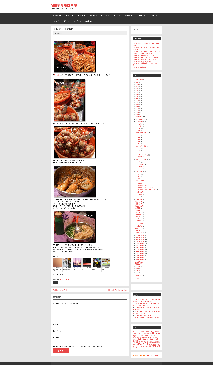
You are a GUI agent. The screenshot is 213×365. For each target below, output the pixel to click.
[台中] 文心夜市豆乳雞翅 (86, 268)
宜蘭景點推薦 (140, 235)
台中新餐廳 (150, 335)
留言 (54, 305)
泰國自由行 (138, 264)
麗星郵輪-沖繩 (140, 119)
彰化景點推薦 (140, 245)
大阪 (139, 149)
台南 (137, 102)
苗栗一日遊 (137, 346)
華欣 (137, 272)
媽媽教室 (139, 212)
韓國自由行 (138, 275)
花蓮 (137, 110)
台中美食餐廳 (141, 339)
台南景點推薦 (140, 253)
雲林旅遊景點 (129, 16)
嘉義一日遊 (147, 341)
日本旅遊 (146, 344)
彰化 (137, 96)
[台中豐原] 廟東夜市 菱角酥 (96, 268)
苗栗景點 (147, 346)
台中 (67, 279)
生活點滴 (137, 230)
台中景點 (137, 337)
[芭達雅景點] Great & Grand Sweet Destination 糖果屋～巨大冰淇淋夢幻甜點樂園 (146, 317)
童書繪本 (139, 218)
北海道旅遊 (155, 331)
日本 (140, 344)
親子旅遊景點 (153, 346)
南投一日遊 (142, 333)
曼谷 (137, 268)
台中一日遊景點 (140, 335)
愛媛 (139, 143)
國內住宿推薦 (139, 262)
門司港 (140, 124)
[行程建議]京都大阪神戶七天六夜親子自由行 (146, 59)
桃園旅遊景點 (57, 16)
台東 (137, 112)
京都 (139, 151)
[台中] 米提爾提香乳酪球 (106, 268)
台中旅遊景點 (93, 16)
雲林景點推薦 (140, 249)
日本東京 (153, 344)
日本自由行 (56, 21)
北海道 (151, 331)
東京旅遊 (157, 344)
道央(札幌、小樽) (143, 185)
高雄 (137, 104)
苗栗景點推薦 (140, 241)
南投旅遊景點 (117, 16)
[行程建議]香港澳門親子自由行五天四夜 (145, 55)
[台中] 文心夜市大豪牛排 (77, 268)
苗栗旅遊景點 (81, 16)
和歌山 (140, 157)
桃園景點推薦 (140, 237)
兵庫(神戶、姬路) (143, 155)
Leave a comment (58, 33)
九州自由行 (139, 121)
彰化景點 (156, 342)
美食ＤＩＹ (138, 228)
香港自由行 (66, 21)
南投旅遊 (147, 333)
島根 (139, 139)
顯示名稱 (55, 324)
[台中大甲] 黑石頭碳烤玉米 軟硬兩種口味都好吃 (67, 269)
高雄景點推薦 (140, 259)
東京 (139, 174)
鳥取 (139, 137)
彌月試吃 (139, 214)
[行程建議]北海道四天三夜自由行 (143, 67)
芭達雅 (138, 270)
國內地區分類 (139, 79)
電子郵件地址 (57, 330)
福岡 (139, 128)
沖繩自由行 (139, 199)
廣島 (139, 141)
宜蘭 (137, 108)
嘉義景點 (157, 341)
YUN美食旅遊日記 (64, 5)
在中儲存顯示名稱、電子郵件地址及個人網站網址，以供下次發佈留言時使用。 (78, 346)
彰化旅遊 (145, 342)
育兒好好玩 (139, 220)
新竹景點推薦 (140, 239)
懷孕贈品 (139, 216)
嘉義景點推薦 (140, 251)
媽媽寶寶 (137, 208)
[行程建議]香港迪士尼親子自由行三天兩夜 (145, 57)
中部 (139, 162)
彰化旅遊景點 (105, 16)
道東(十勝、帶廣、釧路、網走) (147, 189)
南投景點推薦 (140, 247)
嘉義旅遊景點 (141, 16)
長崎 (139, 130)
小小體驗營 (141, 223)
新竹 (137, 88)
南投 (137, 94)
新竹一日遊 (135, 344)
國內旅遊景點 (139, 232)
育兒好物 (139, 226)
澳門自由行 (77, 21)
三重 (140, 169)
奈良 (139, 153)
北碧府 (138, 266)
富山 (140, 167)
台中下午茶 (146, 335)
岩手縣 (140, 194)
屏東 (137, 106)
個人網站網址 (57, 337)
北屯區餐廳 (147, 331)
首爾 (137, 278)
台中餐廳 (149, 339)
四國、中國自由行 (141, 133)
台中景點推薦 (140, 243)
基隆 (137, 82)
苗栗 (137, 90)
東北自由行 (139, 192)
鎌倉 (139, 178)
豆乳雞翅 (56, 75)
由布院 (140, 126)
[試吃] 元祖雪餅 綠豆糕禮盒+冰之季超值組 (57, 269)
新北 (137, 114)
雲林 (137, 98)
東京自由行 (139, 171)
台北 (137, 84)
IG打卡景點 (135, 331)
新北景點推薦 (140, 257)
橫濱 (139, 176)
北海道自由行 (140, 181)
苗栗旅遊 (143, 346)
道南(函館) (141, 183)
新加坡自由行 (89, 21)
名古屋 (141, 165)
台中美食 (151, 337)
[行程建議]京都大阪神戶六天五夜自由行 (145, 61)
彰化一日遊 (139, 342)
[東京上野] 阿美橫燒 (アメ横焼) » (118, 290)
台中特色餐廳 (143, 337)
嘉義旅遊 (152, 341)
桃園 (137, 86)
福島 (139, 196)
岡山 (139, 135)
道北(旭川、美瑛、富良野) (145, 187)
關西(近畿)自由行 (141, 146)
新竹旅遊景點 (69, 16)
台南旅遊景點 (153, 16)
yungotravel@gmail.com (152, 355)
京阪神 (142, 331)
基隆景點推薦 (140, 255)
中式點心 (63, 279)
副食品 (138, 210)
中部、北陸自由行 (141, 159)
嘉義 (137, 100)
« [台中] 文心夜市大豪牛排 (60, 290)
